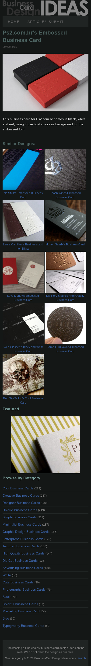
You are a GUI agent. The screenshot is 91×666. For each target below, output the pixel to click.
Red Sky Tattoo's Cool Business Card (23, 400)
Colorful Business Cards (23, 604)
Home (14, 22)
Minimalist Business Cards (26, 524)
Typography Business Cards (26, 626)
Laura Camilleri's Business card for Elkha (23, 246)
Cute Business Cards (21, 582)
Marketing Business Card (24, 611)
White (10, 575)
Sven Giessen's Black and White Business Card (23, 349)
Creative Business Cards (25, 495)
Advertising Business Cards (27, 568)
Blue (9, 618)
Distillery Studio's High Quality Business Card (65, 298)
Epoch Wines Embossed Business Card (65, 195)
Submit (56, 22)
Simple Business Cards (23, 517)
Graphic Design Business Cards (30, 531)
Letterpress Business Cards (27, 539)
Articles (37, 22)
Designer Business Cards (25, 503)
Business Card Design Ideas (45, 2)
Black (10, 597)
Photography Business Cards (27, 589)
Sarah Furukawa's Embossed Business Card (65, 349)
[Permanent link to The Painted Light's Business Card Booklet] (45, 445)
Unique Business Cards (24, 510)
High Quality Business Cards (27, 553)
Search (81, 658)
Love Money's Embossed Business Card (23, 298)
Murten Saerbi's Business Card (65, 244)
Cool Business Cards (22, 488)
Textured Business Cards (25, 546)
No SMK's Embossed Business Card (23, 195)
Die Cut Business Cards (24, 560)
